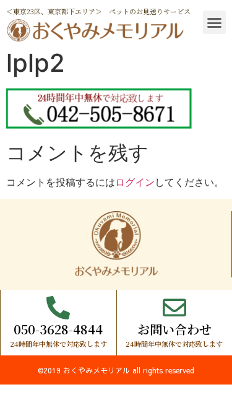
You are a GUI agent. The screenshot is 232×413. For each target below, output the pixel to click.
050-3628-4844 (58, 329)
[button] (214, 22)
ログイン (135, 182)
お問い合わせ (174, 329)
